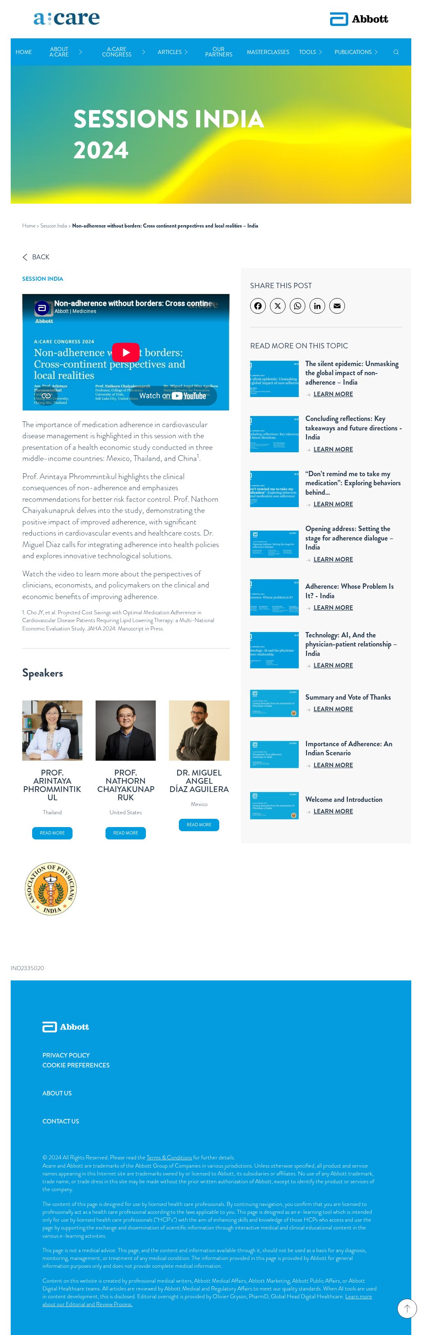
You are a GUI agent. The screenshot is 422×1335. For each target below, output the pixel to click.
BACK (40, 257)
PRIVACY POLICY (66, 1055)
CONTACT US (60, 1121)
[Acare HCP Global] (67, 19)
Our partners (218, 52)
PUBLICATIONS (353, 52)
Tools (307, 52)
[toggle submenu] (80, 52)
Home (24, 52)
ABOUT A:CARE (59, 52)
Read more (52, 833)
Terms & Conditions (169, 1157)
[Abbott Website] (211, 1036)
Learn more (333, 394)
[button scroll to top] (407, 1309)
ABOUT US (57, 1093)
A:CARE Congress (116, 52)
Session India (53, 226)
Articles (170, 52)
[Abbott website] (359, 19)
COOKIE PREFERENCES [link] (76, 1065)
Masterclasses (268, 52)
